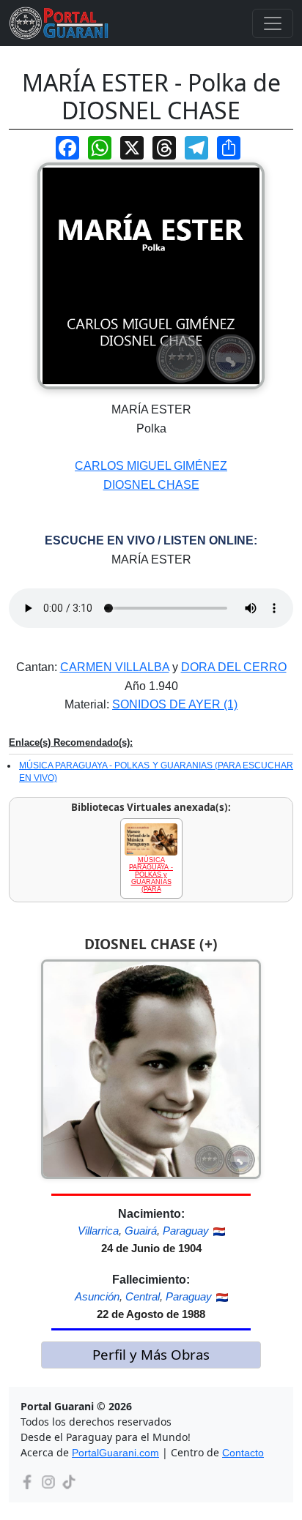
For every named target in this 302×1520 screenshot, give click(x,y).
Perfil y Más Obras (151, 1354)
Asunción (97, 1296)
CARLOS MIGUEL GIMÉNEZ (151, 466)
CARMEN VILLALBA (114, 667)
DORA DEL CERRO (234, 667)
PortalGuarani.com (115, 1453)
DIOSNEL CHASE (151, 485)
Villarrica (98, 1230)
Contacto (243, 1453)
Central (142, 1296)
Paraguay (186, 1230)
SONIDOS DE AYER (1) (174, 704)
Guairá (141, 1230)
